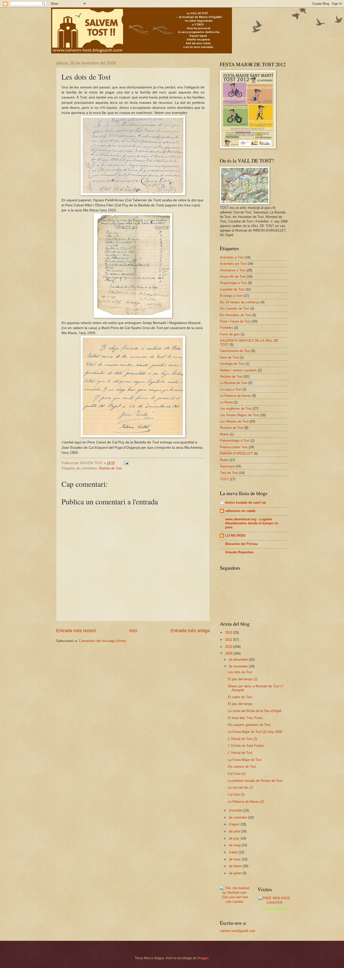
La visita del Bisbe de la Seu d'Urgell (254, 711)
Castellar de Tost (232, 289)
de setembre (238, 817)
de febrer (236, 866)
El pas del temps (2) (242, 679)
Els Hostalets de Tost (235, 315)
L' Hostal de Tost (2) (242, 739)
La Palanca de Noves (235, 396)
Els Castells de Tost (234, 308)
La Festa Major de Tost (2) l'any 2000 (255, 732)
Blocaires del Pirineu (241, 544)
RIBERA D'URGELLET (236, 453)
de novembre (239, 666)
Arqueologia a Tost (233, 283)
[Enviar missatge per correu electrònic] (125, 463)
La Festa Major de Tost (245, 760)
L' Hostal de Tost (240, 753)
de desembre (239, 659)
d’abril (233, 852)
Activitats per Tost (233, 264)
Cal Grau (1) (237, 774)
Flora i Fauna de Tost (235, 321)
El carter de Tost (240, 697)
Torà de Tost (229, 473)
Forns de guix (230, 334)
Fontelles (226, 328)
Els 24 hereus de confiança (240, 302)
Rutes (224, 460)
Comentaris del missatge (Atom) (102, 641)
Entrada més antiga (190, 630)
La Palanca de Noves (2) (246, 801)
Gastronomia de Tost (235, 351)
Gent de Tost (229, 357)
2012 (229, 632)
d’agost (234, 824)
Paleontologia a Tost (235, 440)
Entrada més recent (76, 630)
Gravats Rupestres (239, 552)
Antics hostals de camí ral (245, 502)
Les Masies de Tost (234, 421)
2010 (229, 647)
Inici (133, 630)
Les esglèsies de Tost (236, 408)
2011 (229, 639)
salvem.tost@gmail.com (237, 931)
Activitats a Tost (232, 257)
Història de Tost (110, 468)
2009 (229, 653)
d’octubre (236, 810)
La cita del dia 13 (240, 787)
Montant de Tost (232, 428)
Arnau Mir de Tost (233, 276)
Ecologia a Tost (231, 296)
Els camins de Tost (242, 766)
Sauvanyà (227, 466)
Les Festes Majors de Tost (239, 415)
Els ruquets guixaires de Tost (249, 725)
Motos (224, 434)
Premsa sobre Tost (234, 447)
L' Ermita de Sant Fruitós (246, 746)
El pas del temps (240, 704)
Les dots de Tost (240, 672)
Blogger (202, 958)
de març (235, 859)
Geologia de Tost (232, 364)
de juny (234, 838)
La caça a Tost (231, 389)
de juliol (235, 831)
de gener (236, 873)
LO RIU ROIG (235, 535)
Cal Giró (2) (236, 794)
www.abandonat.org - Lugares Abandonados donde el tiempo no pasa (251, 523)
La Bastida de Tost (233, 383)
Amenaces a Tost (233, 270)
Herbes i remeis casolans (238, 370)
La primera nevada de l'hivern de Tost (255, 781)
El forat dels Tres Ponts (245, 718)
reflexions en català (240, 511)
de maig (235, 845)
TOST (224, 479)
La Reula (226, 402)
